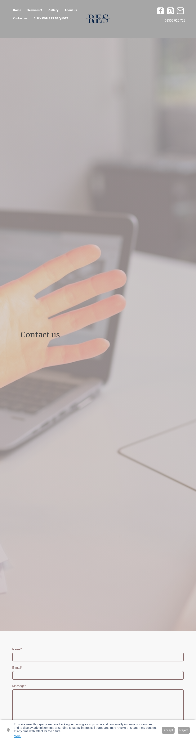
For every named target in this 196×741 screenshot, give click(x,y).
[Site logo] (98, 19)
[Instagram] (170, 10)
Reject (183, 730)
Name (17, 649)
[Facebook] (160, 10)
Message (19, 686)
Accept (168, 730)
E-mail (17, 667)
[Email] (180, 10)
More (17, 736)
